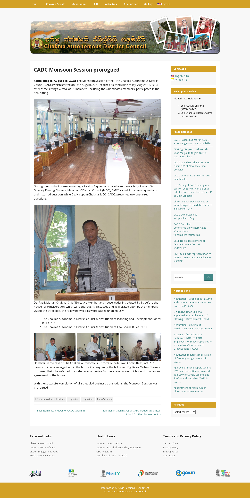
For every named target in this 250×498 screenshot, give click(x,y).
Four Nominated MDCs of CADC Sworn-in (59, 410)
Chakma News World (41, 443)
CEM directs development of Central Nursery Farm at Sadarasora (189, 244)
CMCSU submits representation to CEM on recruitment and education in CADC (193, 257)
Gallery (148, 4)
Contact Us (169, 455)
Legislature (88, 399)
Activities (111, 4)
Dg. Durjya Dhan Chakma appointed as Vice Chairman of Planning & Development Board (191, 315)
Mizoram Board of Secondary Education (118, 447)
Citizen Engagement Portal (44, 451)
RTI (96, 4)
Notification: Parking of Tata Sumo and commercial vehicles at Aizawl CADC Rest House (193, 302)
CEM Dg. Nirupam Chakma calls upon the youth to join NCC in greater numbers (191, 153)
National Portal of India (42, 447)
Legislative (74, 399)
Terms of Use (170, 443)
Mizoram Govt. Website (109, 443)
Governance (79, 4)
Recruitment (131, 4)
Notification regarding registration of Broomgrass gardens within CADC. (192, 358)
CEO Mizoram (104, 451)
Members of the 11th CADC (111, 455)
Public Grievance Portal (42, 455)
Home (35, 4)
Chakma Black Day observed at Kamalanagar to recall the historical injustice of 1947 (193, 205)
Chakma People (55, 4)
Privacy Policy (170, 447)
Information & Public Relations (49, 399)
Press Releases (104, 399)
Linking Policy (170, 451)
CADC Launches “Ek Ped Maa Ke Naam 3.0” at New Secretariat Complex (192, 166)
